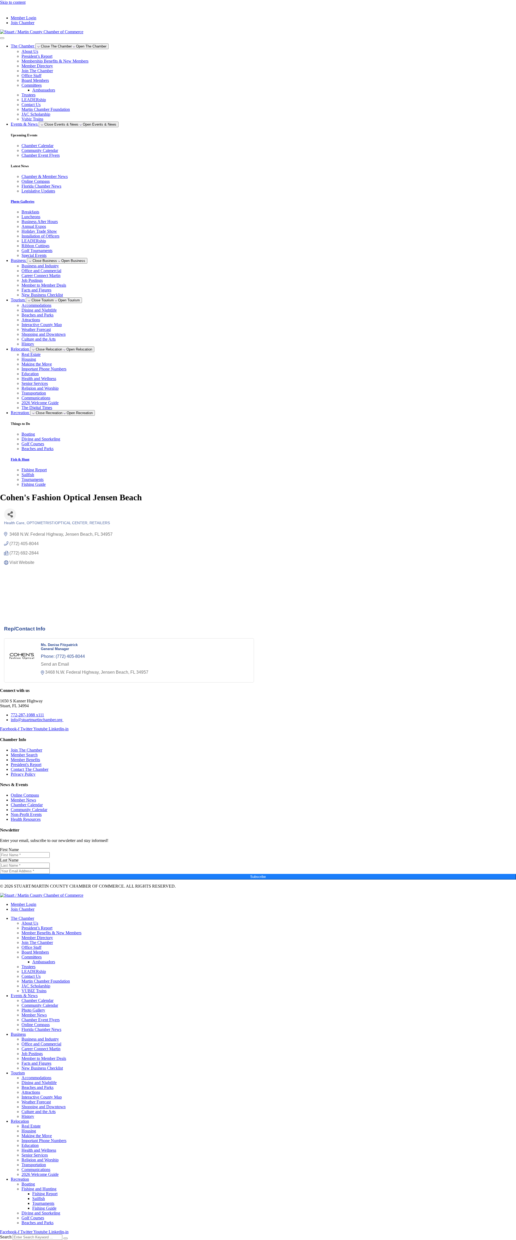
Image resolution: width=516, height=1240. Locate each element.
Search (6, 1237)
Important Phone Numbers (44, 369)
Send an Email (55, 664)
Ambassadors (43, 90)
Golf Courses (33, 1218)
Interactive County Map (42, 324)
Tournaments (43, 1203)
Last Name (9, 860)
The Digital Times (37, 407)
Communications (36, 398)
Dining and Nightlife (39, 310)
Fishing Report (45, 1193)
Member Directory (37, 66)
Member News (34, 1015)
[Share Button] (10, 514)
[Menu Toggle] (2, 38)
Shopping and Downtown (44, 334)
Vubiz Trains (32, 119)
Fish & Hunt (20, 459)
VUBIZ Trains (34, 991)
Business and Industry (40, 266)
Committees (32, 85)
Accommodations (36, 305)
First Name (9, 849)
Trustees (28, 95)
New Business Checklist (42, 295)
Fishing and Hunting (39, 1189)
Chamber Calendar (37, 1000)
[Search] (65, 1238)
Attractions (31, 320)
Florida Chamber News (41, 1029)
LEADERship (34, 99)
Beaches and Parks (37, 315)
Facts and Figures (36, 290)
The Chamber (22, 918)
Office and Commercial (41, 270)
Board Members (35, 80)
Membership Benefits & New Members (55, 61)
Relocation (20, 1121)
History (28, 344)
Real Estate (31, 354)
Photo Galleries (22, 201)
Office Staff (31, 75)
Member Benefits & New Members (51, 933)
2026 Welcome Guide (40, 402)
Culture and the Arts (39, 339)
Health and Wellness (39, 378)
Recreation (20, 1179)
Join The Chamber (37, 70)
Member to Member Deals (44, 285)
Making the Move (37, 364)
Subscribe (258, 877)
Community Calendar (40, 1005)
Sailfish (38, 1198)
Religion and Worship (40, 388)
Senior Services (35, 383)
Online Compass (36, 1024)
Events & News (24, 995)
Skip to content (13, 2)
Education (30, 373)
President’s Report (37, 56)
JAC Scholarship (36, 114)
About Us (30, 51)
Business (18, 1034)
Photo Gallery (33, 1010)
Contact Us (31, 104)
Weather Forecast (36, 329)
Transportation (34, 393)
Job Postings (32, 280)
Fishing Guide (44, 1208)
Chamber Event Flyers (41, 1019)
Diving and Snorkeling (41, 1213)
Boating (28, 1184)
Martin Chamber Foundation (46, 109)
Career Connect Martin (41, 275)
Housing (29, 359)
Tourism (18, 1073)
